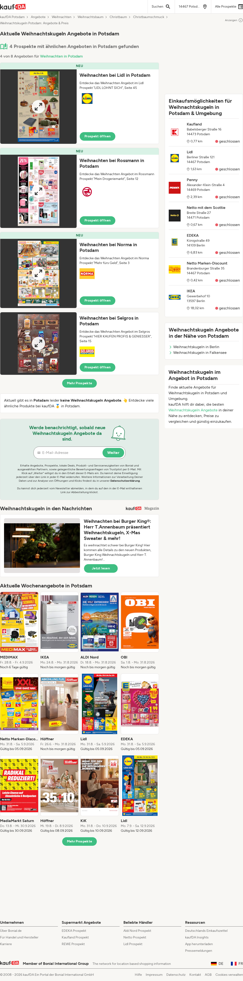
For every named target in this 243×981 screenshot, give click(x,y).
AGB (208, 975)
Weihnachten (61, 17)
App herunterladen (199, 944)
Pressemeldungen (198, 951)
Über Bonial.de (11, 931)
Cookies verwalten (229, 975)
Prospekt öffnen (97, 136)
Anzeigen (231, 20)
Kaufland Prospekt (75, 937)
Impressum (154, 975)
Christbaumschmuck (148, 17)
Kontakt (195, 975)
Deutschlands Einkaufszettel (206, 931)
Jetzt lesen (101, 568)
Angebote (38, 17)
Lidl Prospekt (132, 944)
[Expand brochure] (38, 106)
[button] (79, 103)
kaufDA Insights (197, 937)
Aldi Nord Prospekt (137, 931)
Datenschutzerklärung (125, 480)
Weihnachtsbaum (90, 17)
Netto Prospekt (134, 937)
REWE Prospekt (73, 944)
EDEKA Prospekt (74, 931)
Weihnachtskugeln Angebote (193, 410)
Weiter (113, 452)
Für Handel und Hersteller (19, 937)
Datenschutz (176, 975)
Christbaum (118, 17)
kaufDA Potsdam (12, 17)
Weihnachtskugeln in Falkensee (200, 352)
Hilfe (138, 975)
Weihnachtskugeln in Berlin (196, 347)
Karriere (6, 944)
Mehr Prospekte (79, 383)
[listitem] (19, 631)
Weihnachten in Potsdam (61, 56)
